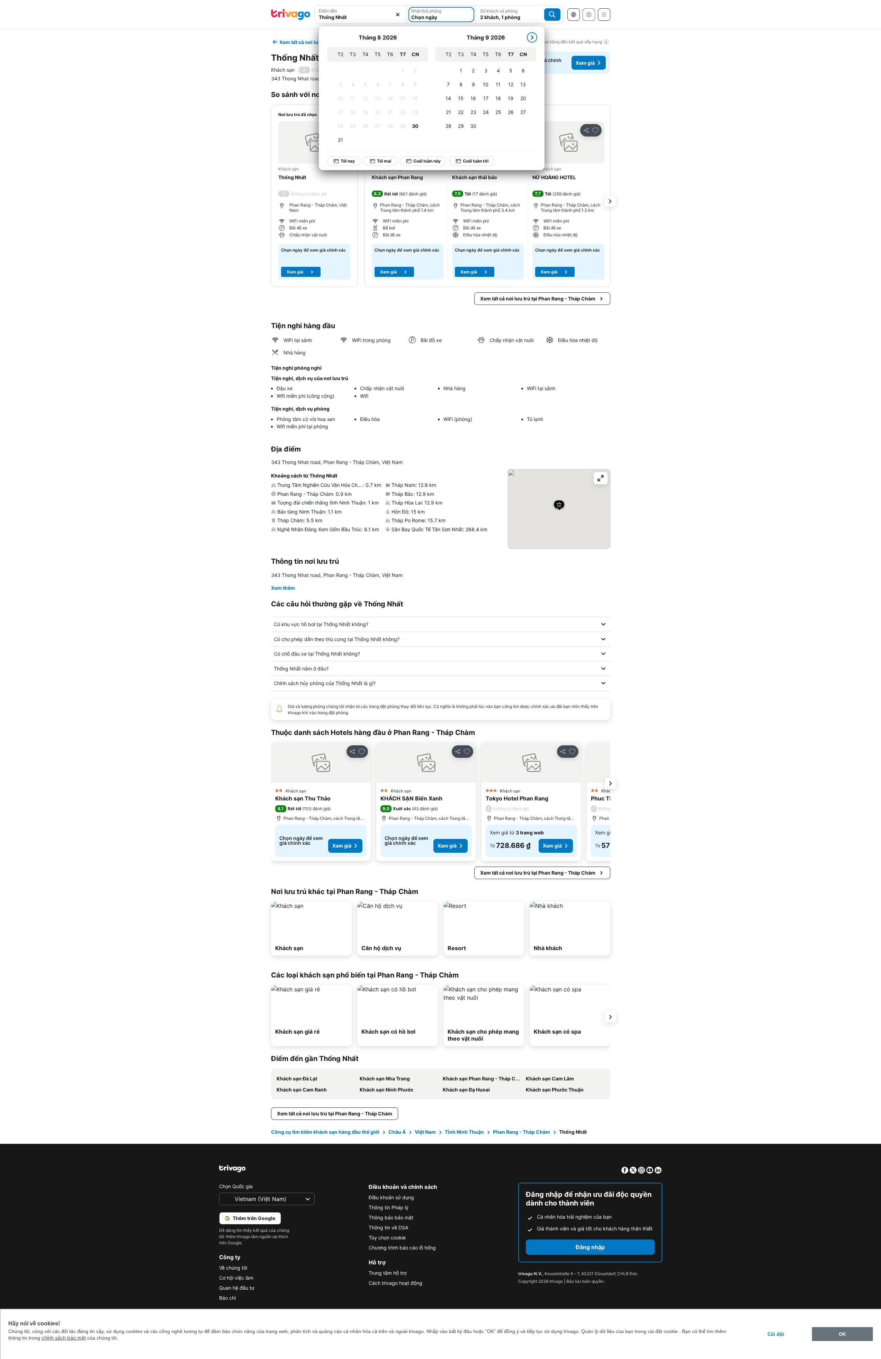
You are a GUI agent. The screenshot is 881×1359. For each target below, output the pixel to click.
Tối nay (348, 161)
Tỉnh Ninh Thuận (464, 1132)
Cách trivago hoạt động (395, 1283)
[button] (314, 142)
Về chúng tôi (233, 1268)
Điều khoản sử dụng (391, 1197)
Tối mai (384, 161)
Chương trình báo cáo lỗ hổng (402, 1248)
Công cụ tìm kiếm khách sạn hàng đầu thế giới (325, 1132)
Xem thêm (283, 588)
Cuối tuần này (427, 161)
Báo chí (227, 1298)
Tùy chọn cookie (387, 1237)
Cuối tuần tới (475, 161)
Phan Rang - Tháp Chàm (521, 1132)
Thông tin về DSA (388, 1227)
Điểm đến (328, 11)
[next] (532, 37)
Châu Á (397, 1132)
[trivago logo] (291, 14)
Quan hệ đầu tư (236, 1288)
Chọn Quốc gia (236, 1186)
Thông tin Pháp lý (388, 1207)
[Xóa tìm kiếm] (398, 14)
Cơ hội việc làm (236, 1278)
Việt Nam (425, 1132)
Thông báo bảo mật (391, 1217)
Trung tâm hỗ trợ (387, 1273)
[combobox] (361, 17)
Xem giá (585, 63)
